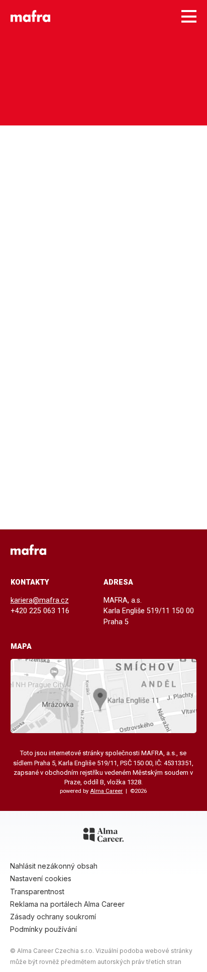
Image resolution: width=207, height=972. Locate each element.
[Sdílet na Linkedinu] (187, 552)
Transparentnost (37, 891)
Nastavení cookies (40, 878)
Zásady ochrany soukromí (53, 916)
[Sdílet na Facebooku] (153, 552)
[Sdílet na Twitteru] (170, 552)
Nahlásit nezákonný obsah (53, 866)
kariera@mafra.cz (40, 600)
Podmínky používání (43, 929)
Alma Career (106, 791)
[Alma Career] (103, 836)
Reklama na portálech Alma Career (67, 904)
